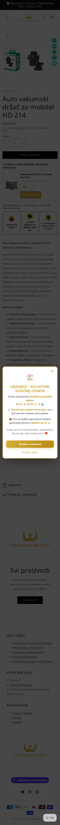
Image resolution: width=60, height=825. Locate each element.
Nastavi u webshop (30, 444)
